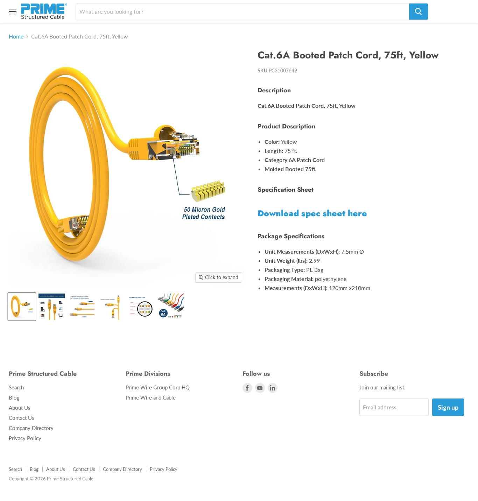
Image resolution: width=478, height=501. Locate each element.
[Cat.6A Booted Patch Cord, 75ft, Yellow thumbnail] (22, 306)
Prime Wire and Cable (151, 397)
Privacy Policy (25, 438)
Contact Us (21, 418)
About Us (19, 407)
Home (16, 36)
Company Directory (31, 428)
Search (16, 387)
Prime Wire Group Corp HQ (158, 387)
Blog (14, 397)
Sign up (448, 407)
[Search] (418, 11)
